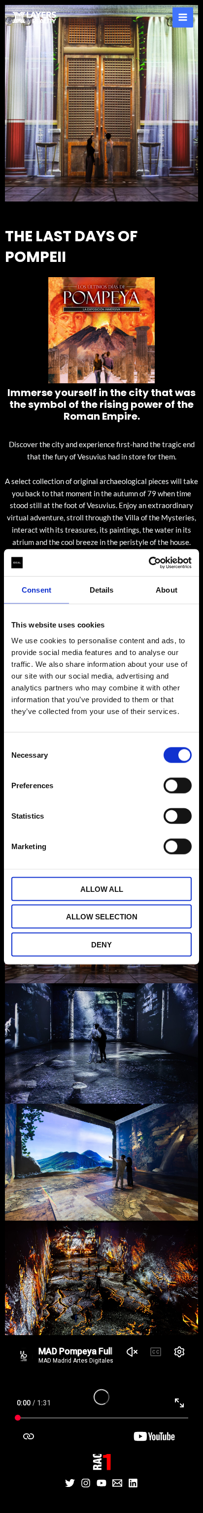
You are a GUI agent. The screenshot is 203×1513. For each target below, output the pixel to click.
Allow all (101, 889)
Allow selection (101, 917)
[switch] (178, 785)
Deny (101, 944)
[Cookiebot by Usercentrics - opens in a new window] (148, 562)
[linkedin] (133, 1483)
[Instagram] (86, 1483)
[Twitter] (70, 1483)
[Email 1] (117, 1483)
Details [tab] (102, 590)
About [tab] (166, 590)
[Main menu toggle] (182, 17)
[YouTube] (101, 1483)
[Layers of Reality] (34, 17)
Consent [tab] (36, 590)
